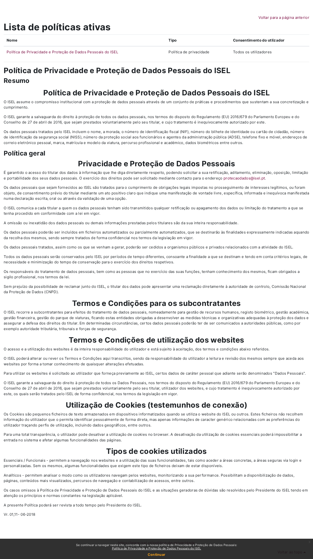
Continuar (157, 554)
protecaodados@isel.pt (244, 178)
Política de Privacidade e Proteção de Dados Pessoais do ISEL (62, 52)
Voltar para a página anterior (283, 17)
